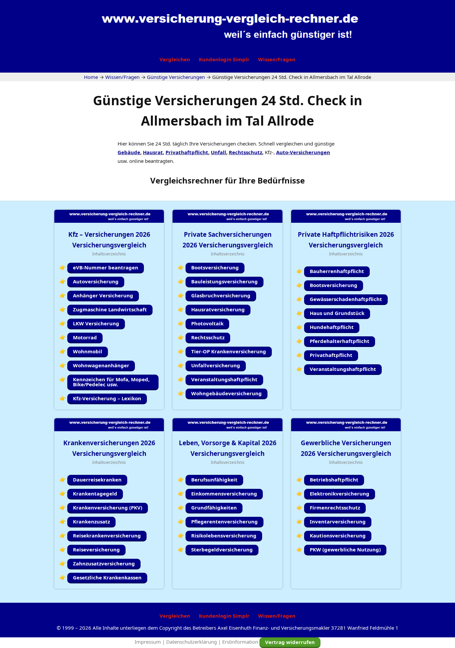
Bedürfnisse (281, 180)
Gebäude (129, 152)
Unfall (218, 152)
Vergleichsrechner (186, 180)
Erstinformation (240, 641)
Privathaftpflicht (187, 152)
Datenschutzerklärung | (194, 641)
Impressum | (150, 641)
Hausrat (153, 152)
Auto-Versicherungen (303, 152)
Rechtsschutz (245, 152)
